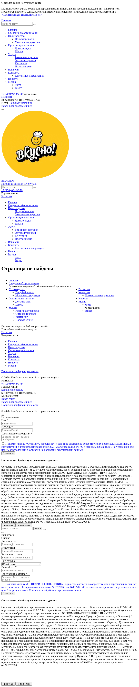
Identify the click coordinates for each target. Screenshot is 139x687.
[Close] (2, 415)
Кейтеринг (21, 63)
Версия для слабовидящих (16, 105)
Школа (19, 51)
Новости (13, 78)
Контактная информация (29, 75)
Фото (18, 84)
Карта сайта (8, 398)
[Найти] (34, 24)
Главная (12, 29)
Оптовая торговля (25, 60)
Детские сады (23, 48)
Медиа (12, 81)
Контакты (13, 72)
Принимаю (8, 525)
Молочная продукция (27, 42)
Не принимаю (24, 525)
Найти (38, 528)
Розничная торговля (26, 57)
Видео (18, 87)
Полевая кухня (23, 66)
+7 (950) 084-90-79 (12, 93)
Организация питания (21, 45)
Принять (6, 20)
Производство (16, 35)
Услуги (12, 54)
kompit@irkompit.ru (21, 102)
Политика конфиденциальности (19, 371)
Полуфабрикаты (24, 39)
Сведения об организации (23, 32)
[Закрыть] (44, 529)
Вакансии (13, 69)
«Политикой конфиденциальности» (22, 14)
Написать (6, 96)
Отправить (8, 453)
